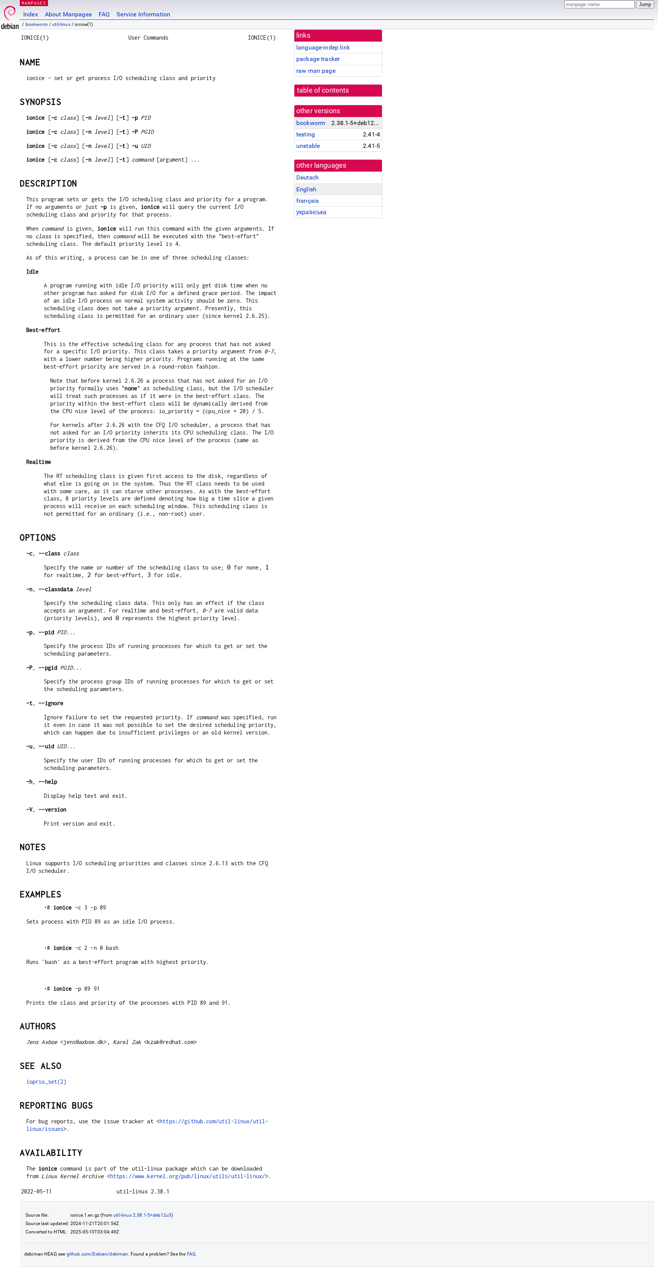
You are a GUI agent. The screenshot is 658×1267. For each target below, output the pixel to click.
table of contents (323, 90)
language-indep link (323, 47)
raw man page (315, 70)
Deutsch (307, 177)
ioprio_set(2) (46, 1081)
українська (311, 212)
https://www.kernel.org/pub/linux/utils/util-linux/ (187, 1176)
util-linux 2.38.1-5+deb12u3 (142, 1215)
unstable (308, 145)
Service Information (143, 14)
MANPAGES (34, 2)
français (307, 200)
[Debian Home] (9, 15)
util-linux (61, 24)
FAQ (104, 14)
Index (30, 14)
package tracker (318, 59)
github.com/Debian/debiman (97, 1254)
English (306, 189)
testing (305, 134)
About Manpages (68, 14)
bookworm (37, 24)
